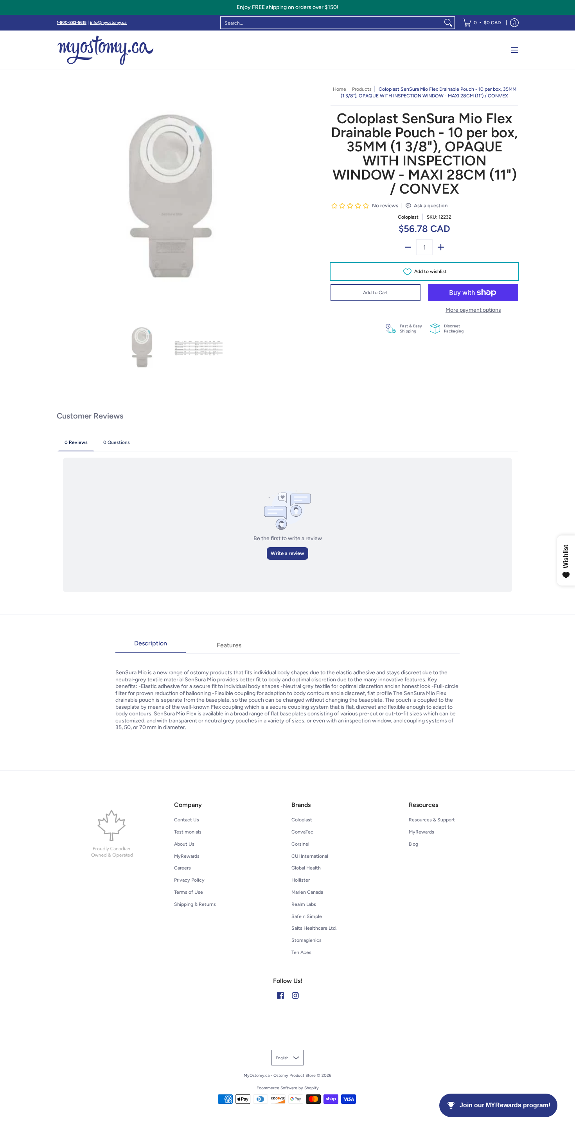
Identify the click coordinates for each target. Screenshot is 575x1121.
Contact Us (186, 820)
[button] (280, 995)
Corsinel (300, 844)
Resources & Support (432, 820)
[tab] (150, 645)
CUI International (309, 856)
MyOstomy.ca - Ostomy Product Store (280, 1075)
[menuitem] (482, 23)
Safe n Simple (306, 916)
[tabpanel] (287, 692)
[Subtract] (408, 247)
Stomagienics (306, 940)
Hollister (300, 880)
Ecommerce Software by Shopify (288, 1087)
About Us (184, 844)
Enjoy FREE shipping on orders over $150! (287, 7)
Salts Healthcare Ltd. (314, 928)
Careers (182, 868)
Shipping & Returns (195, 904)
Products (362, 89)
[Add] (441, 247)
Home (339, 89)
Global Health (306, 868)
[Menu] (514, 50)
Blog (413, 844)
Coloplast (408, 217)
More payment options (473, 310)
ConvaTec (302, 832)
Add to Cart (375, 292)
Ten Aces (301, 952)
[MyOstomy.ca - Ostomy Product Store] (106, 50)
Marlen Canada (307, 892)
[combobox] (331, 23)
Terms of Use (188, 892)
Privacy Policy (189, 880)
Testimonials (187, 832)
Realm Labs (303, 904)
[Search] (448, 23)
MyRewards (186, 856)
